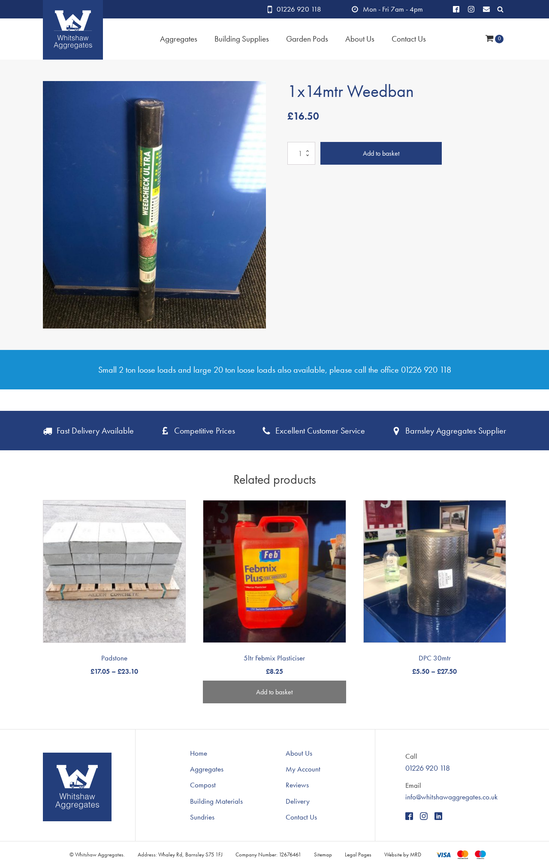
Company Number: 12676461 (268, 854)
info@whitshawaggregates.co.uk (451, 797)
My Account (303, 769)
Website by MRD (402, 854)
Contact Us (409, 38)
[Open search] (500, 9)
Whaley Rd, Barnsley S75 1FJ (190, 854)
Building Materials (216, 801)
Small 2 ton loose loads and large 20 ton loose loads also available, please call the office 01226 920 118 (274, 369)
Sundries (202, 817)
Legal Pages (358, 854)
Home (198, 753)
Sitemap (323, 854)
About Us (299, 753)
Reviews (297, 785)
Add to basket (381, 153)
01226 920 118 (299, 9)
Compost (203, 785)
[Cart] (494, 39)
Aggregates (178, 38)
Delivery (298, 801)
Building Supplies (241, 38)
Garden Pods (307, 38)
